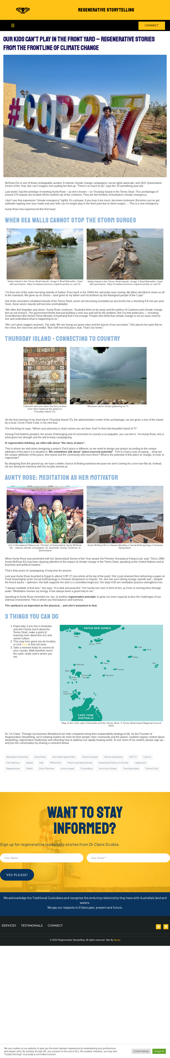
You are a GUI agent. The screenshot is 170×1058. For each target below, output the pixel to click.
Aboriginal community (17, 756)
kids (41, 762)
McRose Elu (55, 762)
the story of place (108, 768)
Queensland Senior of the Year (113, 762)
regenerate (140, 762)
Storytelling (86, 768)
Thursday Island (131, 768)
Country (147, 756)
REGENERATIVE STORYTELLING (106, 10)
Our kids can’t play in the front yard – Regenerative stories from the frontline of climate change (79, 43)
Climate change (89, 756)
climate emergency (113, 756)
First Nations (13, 762)
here (25, 644)
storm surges (67, 768)
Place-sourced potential (80, 762)
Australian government (63, 756)
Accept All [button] (159, 1051)
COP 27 (133, 756)
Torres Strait (151, 768)
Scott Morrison (46, 768)
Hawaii (29, 762)
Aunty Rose (40, 756)
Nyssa (117, 940)
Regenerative (13, 768)
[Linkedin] (158, 926)
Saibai (29, 768)
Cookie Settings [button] (141, 1051)
